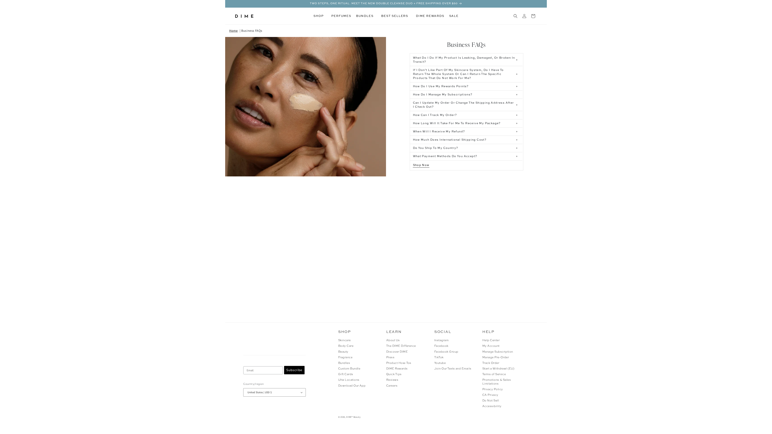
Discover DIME (397, 351)
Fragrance (345, 357)
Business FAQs (251, 31)
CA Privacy (490, 395)
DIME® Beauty (353, 417)
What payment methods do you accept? (445, 156)
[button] (320, 16)
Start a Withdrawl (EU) (498, 368)
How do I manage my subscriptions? (442, 94)
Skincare (344, 340)
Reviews (392, 380)
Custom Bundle (349, 368)
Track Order (490, 363)
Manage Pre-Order (495, 357)
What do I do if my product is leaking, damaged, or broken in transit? (464, 59)
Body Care (345, 346)
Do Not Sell (490, 400)
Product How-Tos (398, 363)
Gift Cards (345, 374)
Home (233, 31)
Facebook (441, 346)
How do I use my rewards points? (441, 86)
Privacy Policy (492, 389)
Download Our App (352, 385)
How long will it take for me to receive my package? (457, 123)
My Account (491, 346)
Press (390, 357)
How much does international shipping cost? (450, 139)
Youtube (440, 363)
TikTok (439, 357)
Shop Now (421, 165)
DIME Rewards (397, 368)
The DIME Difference (401, 346)
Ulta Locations (348, 380)
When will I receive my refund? (439, 131)
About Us (393, 340)
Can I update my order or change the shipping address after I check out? (463, 104)
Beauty (343, 351)
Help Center (491, 340)
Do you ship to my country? (435, 148)
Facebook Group (446, 351)
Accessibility (491, 406)
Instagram (441, 340)
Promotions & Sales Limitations (496, 382)
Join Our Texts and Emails (452, 368)
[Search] (515, 16)
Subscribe (294, 370)
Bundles (344, 363)
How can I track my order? (435, 115)
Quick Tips (394, 374)
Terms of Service (494, 374)
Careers (391, 385)
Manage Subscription (497, 351)
